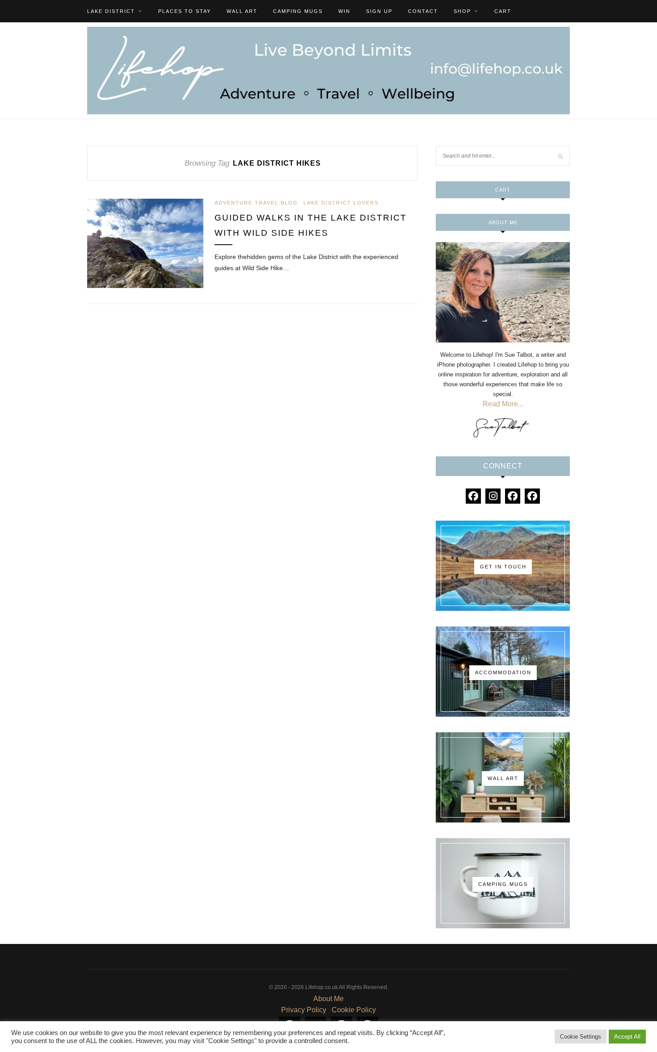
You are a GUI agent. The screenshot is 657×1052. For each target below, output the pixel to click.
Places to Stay (184, 11)
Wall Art (242, 11)
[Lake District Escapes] (532, 496)
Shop (462, 11)
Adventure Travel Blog (256, 202)
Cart (502, 11)
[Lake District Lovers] (473, 496)
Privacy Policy (303, 1010)
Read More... (503, 404)
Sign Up (379, 11)
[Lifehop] (512, 496)
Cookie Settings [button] (580, 1036)
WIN (344, 11)
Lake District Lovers (341, 202)
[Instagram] (493, 496)
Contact (423, 11)
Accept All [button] (627, 1036)
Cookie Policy (354, 1010)
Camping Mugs (298, 11)
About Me (328, 998)
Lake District (111, 11)
